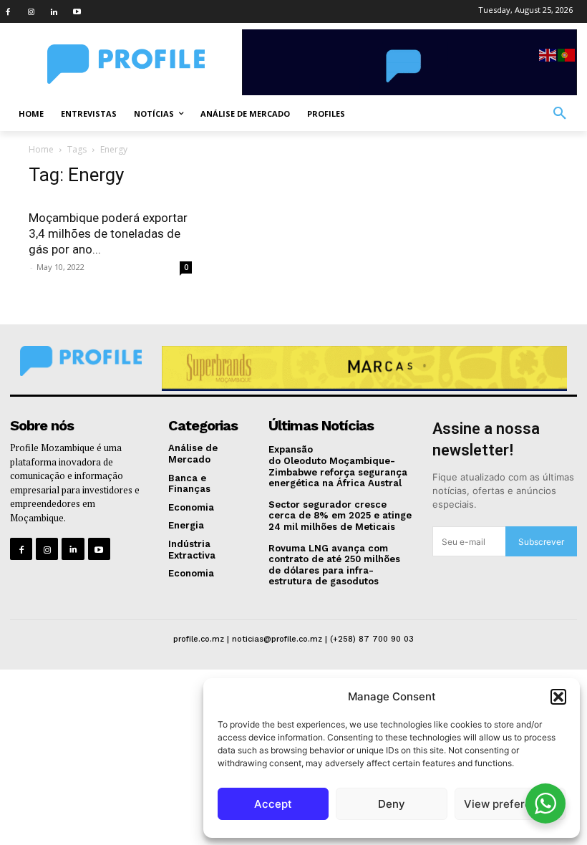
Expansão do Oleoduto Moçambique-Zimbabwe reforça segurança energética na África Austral (337, 466)
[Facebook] (8, 11)
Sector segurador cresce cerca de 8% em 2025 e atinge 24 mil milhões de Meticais (340, 515)
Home (41, 149)
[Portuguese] (567, 54)
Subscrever (541, 541)
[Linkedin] (54, 11)
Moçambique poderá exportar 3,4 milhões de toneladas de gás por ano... (108, 233)
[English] (548, 54)
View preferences (510, 804)
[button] (558, 697)
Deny (391, 804)
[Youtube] (76, 11)
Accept (273, 804)
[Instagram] (31, 11)
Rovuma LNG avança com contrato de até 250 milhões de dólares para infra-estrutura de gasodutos (334, 565)
